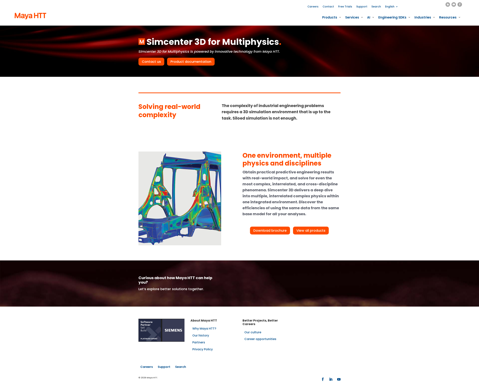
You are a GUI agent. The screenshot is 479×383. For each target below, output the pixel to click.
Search (376, 6)
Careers (312, 6)
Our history (200, 335)
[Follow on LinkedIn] (448, 4)
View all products (310, 230)
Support (361, 6)
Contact (328, 6)
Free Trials (345, 6)
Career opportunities (260, 339)
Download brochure (270, 230)
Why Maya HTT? (204, 328)
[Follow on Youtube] (453, 4)
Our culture (252, 332)
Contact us (151, 61)
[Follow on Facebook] (459, 4)
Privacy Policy (202, 349)
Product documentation (190, 61)
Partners (198, 342)
